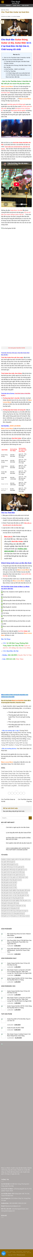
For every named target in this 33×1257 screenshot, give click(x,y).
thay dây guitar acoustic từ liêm (9, 887)
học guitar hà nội (5, 872)
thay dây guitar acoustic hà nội (9, 885)
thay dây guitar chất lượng (23, 890)
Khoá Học (12, 1251)
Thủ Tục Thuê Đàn (10, 71)
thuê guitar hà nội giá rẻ (22, 910)
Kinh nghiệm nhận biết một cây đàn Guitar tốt (18, 843)
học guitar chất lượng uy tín (8, 867)
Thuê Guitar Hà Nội (6, 771)
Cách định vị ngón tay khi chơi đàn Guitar (17, 827)
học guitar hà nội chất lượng (17, 872)
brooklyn (4, 859)
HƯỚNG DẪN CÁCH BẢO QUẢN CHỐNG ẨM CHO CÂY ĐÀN (18, 838)
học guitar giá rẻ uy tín (21, 869)
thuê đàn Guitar (5, 92)
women (27, 916)
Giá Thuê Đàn (5, 425)
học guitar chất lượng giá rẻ (8, 861)
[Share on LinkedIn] (23, 793)
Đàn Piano (19, 1251)
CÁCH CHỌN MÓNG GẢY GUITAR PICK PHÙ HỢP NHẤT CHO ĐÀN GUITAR (18, 849)
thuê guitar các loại (20, 905)
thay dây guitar (5, 879)
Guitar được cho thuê (16, 210)
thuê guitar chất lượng (13, 903)
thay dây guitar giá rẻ (6, 898)
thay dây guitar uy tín (25, 900)
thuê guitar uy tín (6, 916)
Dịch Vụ (3, 9)
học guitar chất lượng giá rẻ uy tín (10, 864)
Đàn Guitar (26, 1251)
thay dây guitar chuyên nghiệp (9, 890)
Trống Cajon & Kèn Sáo (19, 1252)
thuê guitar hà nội (15, 908)
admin (18, 16)
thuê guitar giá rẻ (5, 908)
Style (7, 9)
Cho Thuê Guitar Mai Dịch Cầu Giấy (18, 781)
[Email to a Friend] (18, 793)
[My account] (28, 2)
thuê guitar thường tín (19, 913)
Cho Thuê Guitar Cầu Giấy (20, 771)
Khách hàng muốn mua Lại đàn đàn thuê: (18, 73)
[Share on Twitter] (15, 793)
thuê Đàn (23, 631)
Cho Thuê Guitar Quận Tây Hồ (12, 779)
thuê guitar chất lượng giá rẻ (8, 905)
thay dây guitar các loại (23, 895)
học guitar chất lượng (25, 859)
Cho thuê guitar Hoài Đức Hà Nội (16, 347)
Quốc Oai (22, 715)
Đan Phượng (24, 712)
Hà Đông (22, 722)
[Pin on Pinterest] (21, 793)
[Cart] (31, 2)
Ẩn (19, 54)
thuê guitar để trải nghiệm (18, 110)
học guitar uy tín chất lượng (17, 877)
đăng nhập (12, 811)
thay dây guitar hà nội (18, 898)
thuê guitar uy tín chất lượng (17, 916)
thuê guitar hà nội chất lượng (8, 910)
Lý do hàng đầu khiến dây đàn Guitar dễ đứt (18, 832)
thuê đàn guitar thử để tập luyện (16, 104)
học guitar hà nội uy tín (19, 874)
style (26, 877)
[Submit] (30, 817)
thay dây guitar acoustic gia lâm (9, 882)
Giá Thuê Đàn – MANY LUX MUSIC (14, 69)
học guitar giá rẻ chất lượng (8, 869)
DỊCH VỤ (29, 1252)
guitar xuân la (15, 859)
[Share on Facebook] (12, 793)
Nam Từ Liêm (24, 724)
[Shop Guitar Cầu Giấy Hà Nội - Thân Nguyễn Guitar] (15, 2)
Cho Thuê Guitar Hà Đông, (15, 775)
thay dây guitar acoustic (15, 879)
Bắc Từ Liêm (15, 726)
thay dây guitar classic (7, 892)
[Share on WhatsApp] (9, 793)
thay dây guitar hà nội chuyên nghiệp (10, 900)
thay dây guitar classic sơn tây (9, 895)
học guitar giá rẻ (20, 867)
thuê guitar (4, 903)
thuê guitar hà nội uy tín (7, 913)
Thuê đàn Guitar (6, 357)
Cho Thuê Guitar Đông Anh (22, 783)
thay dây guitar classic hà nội (20, 892)
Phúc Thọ (15, 717)
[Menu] (2, 2)
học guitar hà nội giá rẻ (7, 874)
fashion (8, 859)
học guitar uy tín (5, 877)
